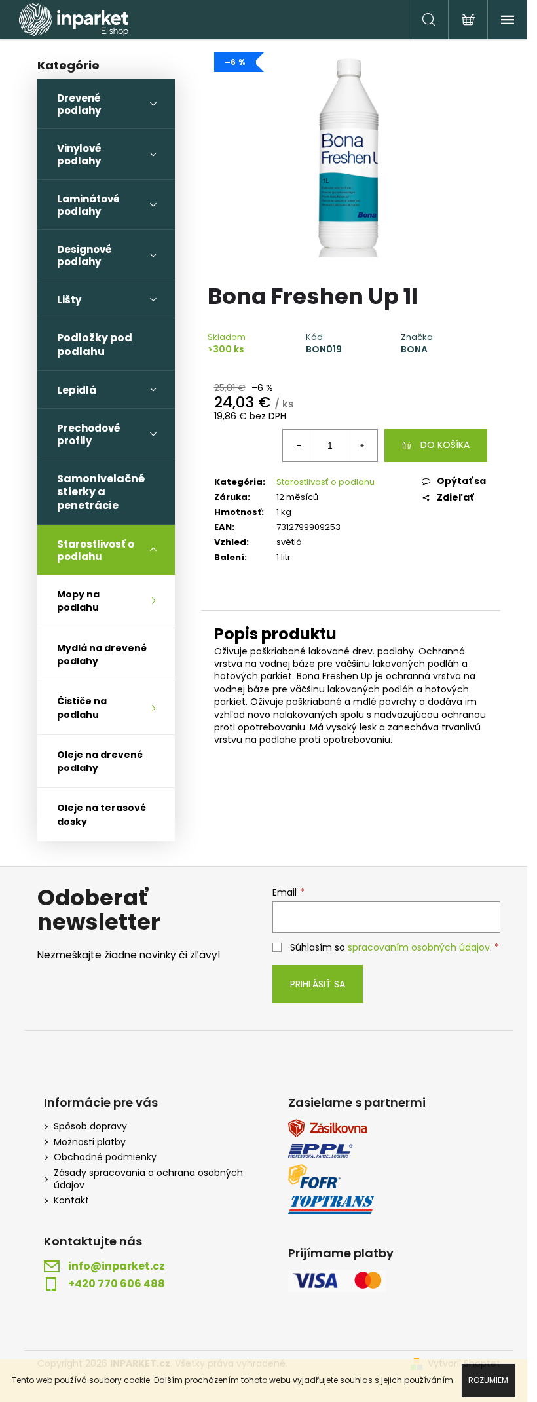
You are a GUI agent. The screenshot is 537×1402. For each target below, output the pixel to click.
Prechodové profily (88, 434)
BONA (414, 349)
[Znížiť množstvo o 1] (298, 445)
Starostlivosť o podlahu (95, 550)
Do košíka (445, 444)
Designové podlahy (84, 255)
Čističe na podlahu (82, 707)
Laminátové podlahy (88, 205)
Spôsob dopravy (90, 1126)
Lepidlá (76, 390)
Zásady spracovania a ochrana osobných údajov (148, 1179)
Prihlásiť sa (317, 984)
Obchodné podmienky (105, 1157)
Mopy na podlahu (78, 601)
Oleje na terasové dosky (101, 814)
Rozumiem (488, 1380)
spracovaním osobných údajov (419, 947)
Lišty (69, 300)
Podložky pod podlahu (94, 344)
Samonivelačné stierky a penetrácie (101, 492)
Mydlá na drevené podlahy (102, 654)
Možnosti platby (90, 1142)
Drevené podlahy (79, 104)
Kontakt (71, 1200)
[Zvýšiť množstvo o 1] (361, 445)
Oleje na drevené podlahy (100, 761)
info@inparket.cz (116, 1266)
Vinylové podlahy (79, 155)
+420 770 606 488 (116, 1284)
